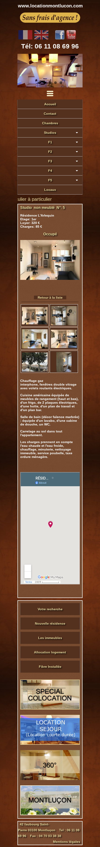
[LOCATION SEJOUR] (50, 743)
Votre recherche (50, 609)
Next (78, 70)
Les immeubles (50, 638)
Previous (22, 70)
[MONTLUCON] (50, 814)
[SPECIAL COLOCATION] (50, 708)
